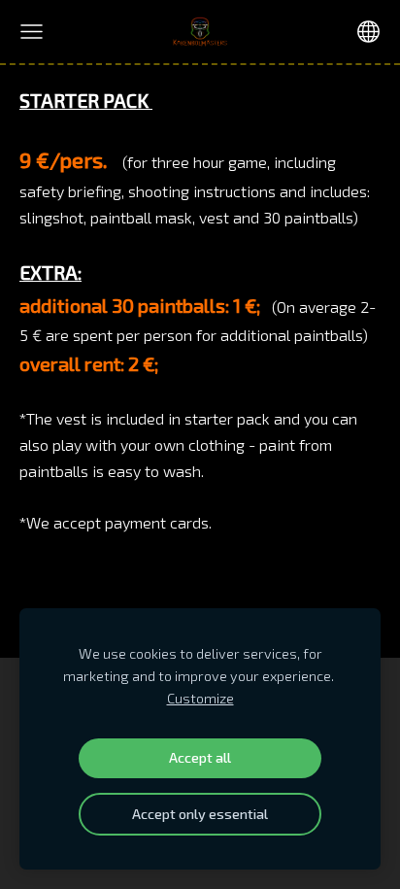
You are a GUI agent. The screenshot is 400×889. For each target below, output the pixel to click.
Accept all (200, 757)
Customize (200, 698)
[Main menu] (31, 31)
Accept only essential (200, 813)
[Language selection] (368, 31)
